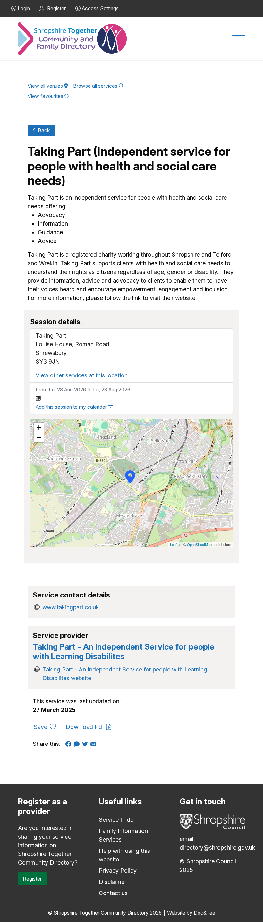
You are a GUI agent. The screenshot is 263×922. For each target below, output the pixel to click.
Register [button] (56, 8)
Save (47, 726)
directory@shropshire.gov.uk (217, 847)
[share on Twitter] (86, 743)
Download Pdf (86, 726)
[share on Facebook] (69, 743)
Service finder (117, 819)
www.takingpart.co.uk (70, 607)
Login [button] (23, 8)
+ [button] (39, 428)
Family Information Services (123, 835)
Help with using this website (124, 855)
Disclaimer (112, 881)
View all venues (46, 86)
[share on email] (94, 743)
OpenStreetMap (199, 544)
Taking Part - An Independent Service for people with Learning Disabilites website (124, 673)
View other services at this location (82, 375)
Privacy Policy (118, 870)
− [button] (39, 437)
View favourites (46, 96)
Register (32, 879)
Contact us (113, 893)
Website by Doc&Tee (191, 913)
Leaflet (175, 544)
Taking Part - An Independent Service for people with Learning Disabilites (124, 651)
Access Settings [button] (100, 8)
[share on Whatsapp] (78, 743)
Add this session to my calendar (72, 407)
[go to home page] (73, 38)
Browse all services (96, 86)
